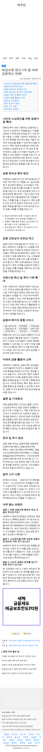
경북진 (22, 743)
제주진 (9, 737)
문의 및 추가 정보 (11, 103)
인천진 (31, 734)
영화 (17, 58)
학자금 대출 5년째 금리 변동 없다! (14, 660)
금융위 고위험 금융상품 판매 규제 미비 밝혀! (18, 665)
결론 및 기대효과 (11, 100)
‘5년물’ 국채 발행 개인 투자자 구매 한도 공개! (19, 656)
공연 (36, 58)
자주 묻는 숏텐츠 (11, 109)
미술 (30, 58)
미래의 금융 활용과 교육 (14, 97)
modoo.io (26, 748)
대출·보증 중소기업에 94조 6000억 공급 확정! (19, 669)
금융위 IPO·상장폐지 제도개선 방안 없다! (17, 673)
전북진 (12, 740)
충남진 (36, 740)
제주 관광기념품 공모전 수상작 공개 (14, 723)
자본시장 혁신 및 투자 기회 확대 (18, 92)
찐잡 (30, 743)
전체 (5, 58)
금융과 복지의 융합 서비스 (15, 95)
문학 (11, 58)
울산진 (17, 737)
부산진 (15, 734)
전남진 (6, 743)
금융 (3, 66)
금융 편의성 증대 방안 (13, 86)
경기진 (23, 734)
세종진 (34, 737)
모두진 (37, 743)
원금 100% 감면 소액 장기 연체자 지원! (23, 645)
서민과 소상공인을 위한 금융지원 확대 (20, 83)
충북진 (14, 743)
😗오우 (27, 633)
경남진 (20, 740)
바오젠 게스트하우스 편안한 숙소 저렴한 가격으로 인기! (21, 730)
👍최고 (16, 633)
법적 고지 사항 (10, 106)
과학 (23, 58)
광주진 (28, 740)
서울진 (6, 734)
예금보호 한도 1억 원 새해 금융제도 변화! (16, 716)
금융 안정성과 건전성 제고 (15, 89)
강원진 (26, 737)
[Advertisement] (21, 32)
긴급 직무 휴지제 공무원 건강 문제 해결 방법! (17, 726)
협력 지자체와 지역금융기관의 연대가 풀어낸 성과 (19, 719)
